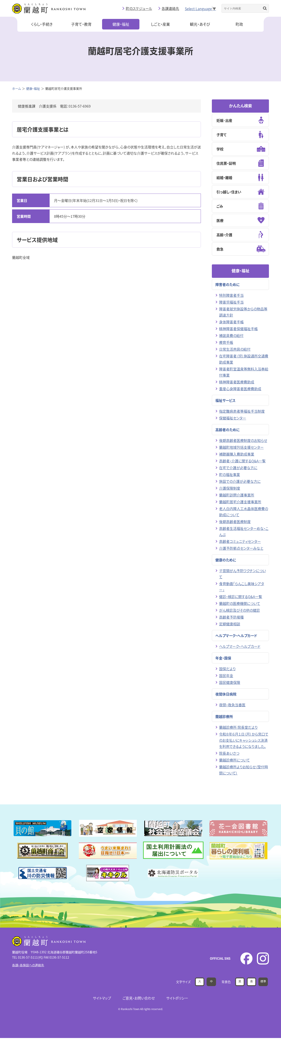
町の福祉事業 (229, 474)
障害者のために (227, 284)
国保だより (227, 668)
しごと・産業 (160, 24)
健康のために (225, 559)
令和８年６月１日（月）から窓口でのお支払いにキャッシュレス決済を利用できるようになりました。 (243, 740)
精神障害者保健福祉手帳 (238, 328)
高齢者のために (227, 429)
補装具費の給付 (231, 335)
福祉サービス (225, 400)
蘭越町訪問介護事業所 (236, 495)
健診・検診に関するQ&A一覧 (240, 596)
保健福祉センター (232, 418)
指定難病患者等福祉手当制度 (242, 411)
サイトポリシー (177, 998)
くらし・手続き (42, 24)
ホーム (16, 88)
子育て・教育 (81, 24)
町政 (239, 24)
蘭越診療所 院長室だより (238, 727)
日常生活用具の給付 (234, 349)
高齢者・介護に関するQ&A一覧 (242, 460)
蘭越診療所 (224, 716)
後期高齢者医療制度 (235, 521)
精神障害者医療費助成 (236, 381)
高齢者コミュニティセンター (240, 541)
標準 (263, 981)
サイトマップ (102, 998)
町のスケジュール (139, 8)
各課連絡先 (170, 8)
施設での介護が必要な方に (240, 481)
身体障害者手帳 (231, 321)
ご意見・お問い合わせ (138, 998)
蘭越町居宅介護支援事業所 (240, 501)
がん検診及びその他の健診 (239, 610)
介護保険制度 (229, 488)
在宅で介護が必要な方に (238, 467)
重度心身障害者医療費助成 (240, 388)
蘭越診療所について (234, 760)
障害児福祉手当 (231, 302)
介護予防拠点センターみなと (241, 548)
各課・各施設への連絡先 (28, 965)
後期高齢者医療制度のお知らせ (243, 440)
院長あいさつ (229, 753)
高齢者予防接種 (231, 617)
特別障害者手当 (231, 295)
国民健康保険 (229, 682)
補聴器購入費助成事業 (236, 454)
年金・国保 (223, 658)
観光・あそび (200, 24)
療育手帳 (226, 342)
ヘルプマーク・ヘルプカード (236, 635)
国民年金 (226, 675)
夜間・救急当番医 (232, 704)
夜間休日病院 (225, 694)
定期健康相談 (229, 623)
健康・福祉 (120, 24)
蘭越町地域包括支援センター (241, 447)
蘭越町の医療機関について (239, 603)
